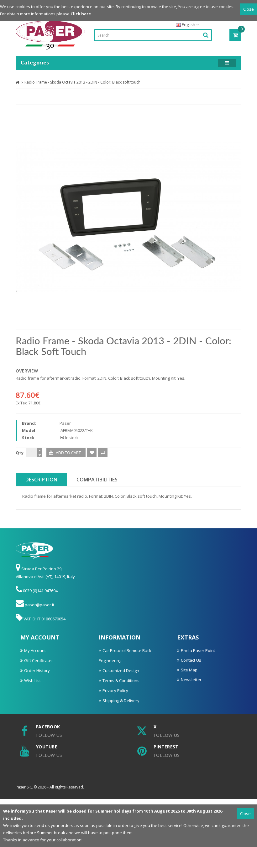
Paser (65, 423)
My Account (35, 650)
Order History (37, 670)
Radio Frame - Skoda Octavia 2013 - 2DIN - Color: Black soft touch (82, 82)
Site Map (189, 670)
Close (248, 9)
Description (41, 479)
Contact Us (191, 660)
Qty (20, 452)
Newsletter (191, 679)
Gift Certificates (39, 660)
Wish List (32, 680)
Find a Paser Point (198, 650)
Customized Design (120, 670)
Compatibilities (97, 479)
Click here (81, 14)
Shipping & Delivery (120, 700)
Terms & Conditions (120, 680)
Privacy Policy (115, 690)
